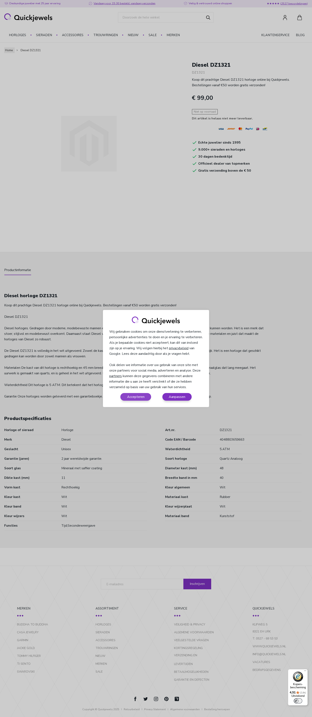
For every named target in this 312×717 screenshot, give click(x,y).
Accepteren (136, 397)
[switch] (298, 700)
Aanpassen (177, 397)
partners (115, 376)
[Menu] (305, 671)
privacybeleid (178, 348)
